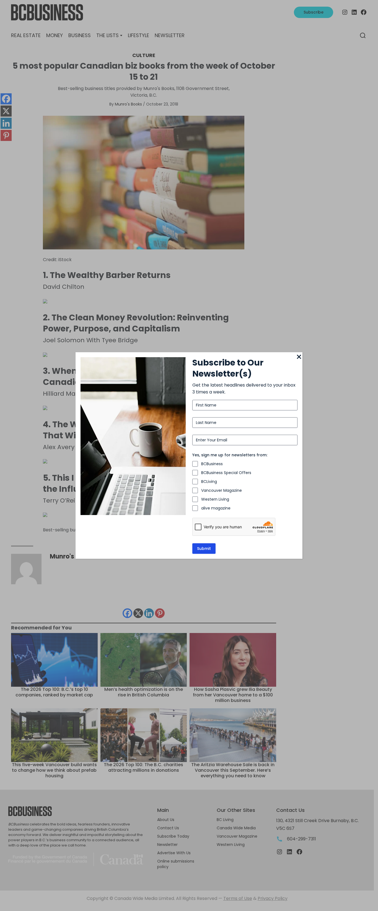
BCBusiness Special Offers (226, 472)
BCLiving (209, 481)
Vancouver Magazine (221, 490)
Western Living (215, 499)
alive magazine (216, 508)
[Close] (299, 357)
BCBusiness (212, 464)
